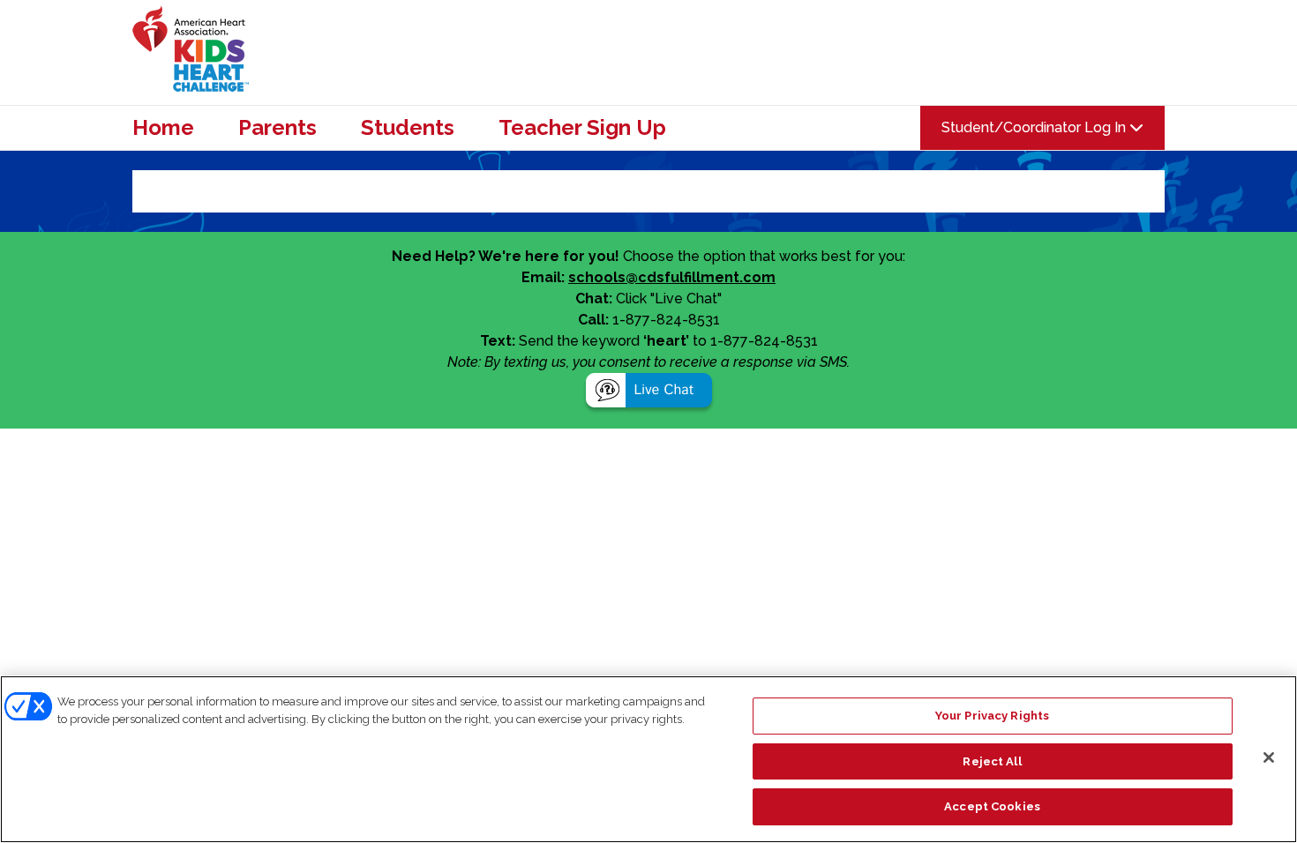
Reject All (992, 761)
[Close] (1268, 757)
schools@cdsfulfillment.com (672, 277)
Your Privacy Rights (992, 715)
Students (407, 128)
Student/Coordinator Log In (1035, 127)
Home (163, 128)
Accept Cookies (992, 806)
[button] (649, 392)
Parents (277, 128)
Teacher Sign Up (582, 128)
